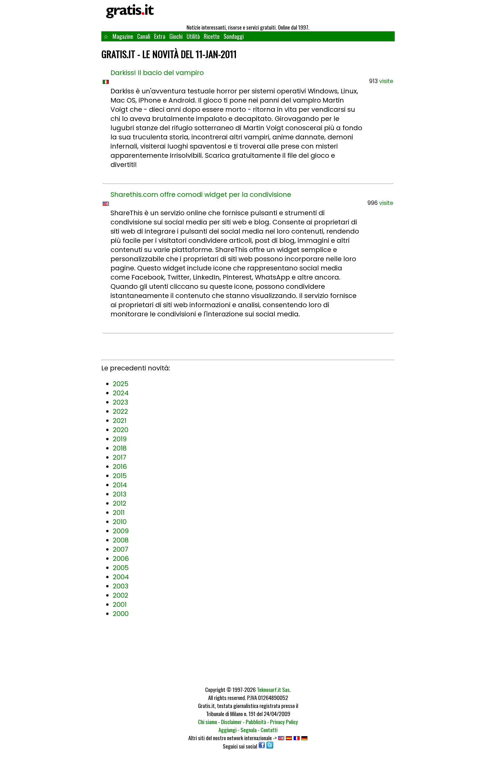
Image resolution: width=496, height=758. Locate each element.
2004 (121, 577)
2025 (120, 383)
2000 (121, 613)
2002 (120, 595)
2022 (120, 411)
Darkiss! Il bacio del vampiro (157, 72)
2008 (121, 540)
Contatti (269, 730)
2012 (119, 503)
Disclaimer (231, 721)
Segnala (249, 730)
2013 (120, 494)
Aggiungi (227, 730)
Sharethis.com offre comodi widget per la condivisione (201, 194)
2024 (121, 393)
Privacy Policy (284, 721)
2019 (120, 439)
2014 (120, 485)
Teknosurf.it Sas (273, 689)
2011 (119, 512)
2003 (121, 586)
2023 (120, 402)
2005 (121, 567)
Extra (159, 36)
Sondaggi (234, 36)
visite (386, 81)
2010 (120, 521)
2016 (120, 466)
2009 (121, 531)
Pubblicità (256, 721)
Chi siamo (207, 721)
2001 (120, 604)
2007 (120, 549)
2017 (119, 457)
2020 (120, 429)
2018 (120, 448)
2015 (120, 475)
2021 (119, 420)
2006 (121, 558)
